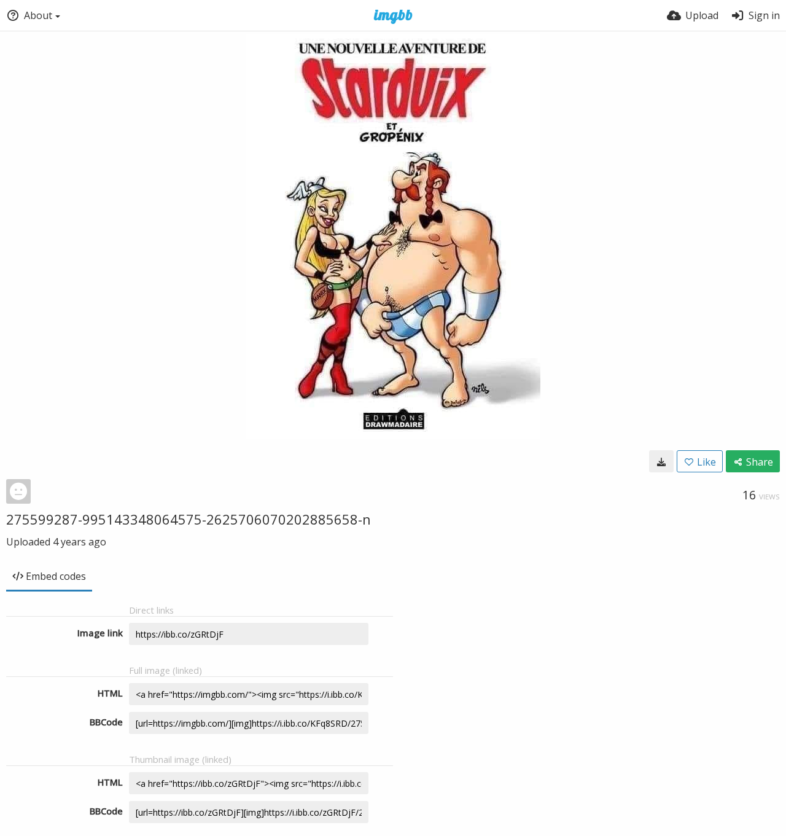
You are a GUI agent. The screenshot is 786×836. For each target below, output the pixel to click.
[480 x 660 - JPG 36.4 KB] (661, 461)
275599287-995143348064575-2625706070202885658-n (188, 519)
